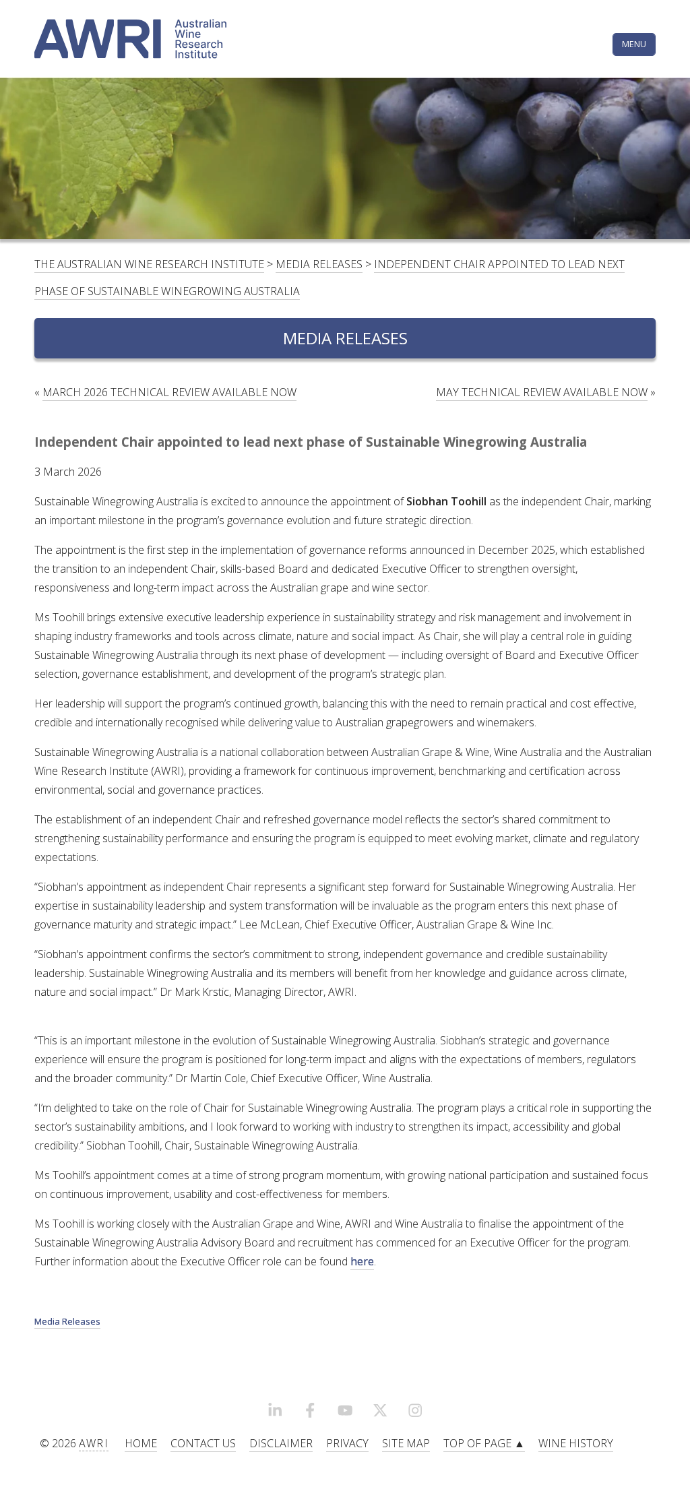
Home (141, 1443)
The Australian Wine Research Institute (149, 264)
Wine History (575, 1443)
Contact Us (203, 1443)
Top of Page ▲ (484, 1443)
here (362, 1261)
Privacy (347, 1443)
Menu (634, 44)
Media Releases (319, 264)
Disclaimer (281, 1443)
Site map (406, 1443)
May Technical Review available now (542, 392)
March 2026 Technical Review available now (169, 392)
